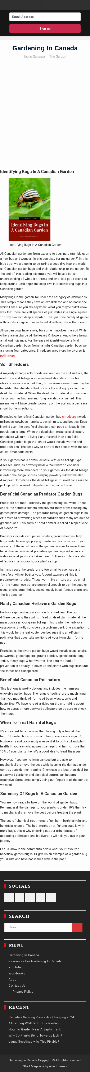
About (13, 979)
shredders (69, 417)
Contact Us (17, 985)
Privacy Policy (23, 992)
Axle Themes (58, 1066)
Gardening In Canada (45, 48)
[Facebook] (36, 36)
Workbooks (17, 973)
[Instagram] (28, 36)
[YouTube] (61, 36)
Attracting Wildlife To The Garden (34, 1023)
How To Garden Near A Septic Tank (35, 1029)
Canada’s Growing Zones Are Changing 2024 (41, 1017)
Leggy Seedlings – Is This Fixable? (34, 1041)
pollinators (7, 355)
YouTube (15, 967)
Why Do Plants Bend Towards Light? (35, 1035)
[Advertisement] (45, 108)
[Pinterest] (45, 36)
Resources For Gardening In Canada (35, 961)
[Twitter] (53, 36)
